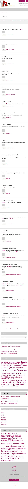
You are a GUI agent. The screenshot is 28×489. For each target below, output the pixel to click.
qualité (7, 80)
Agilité (3, 87)
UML (7, 386)
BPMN (10, 367)
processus (15, 267)
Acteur (3, 27)
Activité (4, 56)
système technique (19, 285)
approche (8, 178)
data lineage (10, 445)
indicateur (12, 374)
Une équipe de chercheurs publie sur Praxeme (9, 349)
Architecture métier (7, 297)
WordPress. (23, 477)
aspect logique (20, 283)
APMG (15, 362)
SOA (19, 380)
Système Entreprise (16, 251)
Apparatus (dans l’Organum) (10, 155)
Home (3, 12)
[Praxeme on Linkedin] (20, 1)
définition (15, 372)
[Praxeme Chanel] (27, 1)
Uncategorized (3, 424)
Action (3, 42)
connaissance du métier (12, 370)
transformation (12, 80)
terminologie (8, 117)
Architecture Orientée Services (10, 313)
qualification (12, 380)
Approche (4, 171)
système (3, 285)
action (21, 29)
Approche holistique (7, 200)
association (4, 367)
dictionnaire (7, 372)
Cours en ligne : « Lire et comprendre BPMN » (9, 353)
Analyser (4, 140)
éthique (17, 386)
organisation (10, 267)
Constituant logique (5, 103)
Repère (15, 380)
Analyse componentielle (8, 113)
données (12, 372)
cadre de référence (17, 367)
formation (5, 374)
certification (10, 369)
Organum (9, 157)
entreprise (9, 266)
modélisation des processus (16, 375)
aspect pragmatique (10, 34)
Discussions (3, 417)
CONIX (3, 370)
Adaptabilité (5, 71)
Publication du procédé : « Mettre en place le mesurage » (11, 346)
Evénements (3, 419)
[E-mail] (24, 1)
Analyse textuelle (6, 124)
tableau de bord (5, 382)
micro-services (22, 373)
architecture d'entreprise (11, 257)
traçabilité (3, 386)
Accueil (14, 466)
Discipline (3, 250)
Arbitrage (4, 215)
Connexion (14, 470)
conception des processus (21, 369)
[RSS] (22, 1)
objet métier (12, 378)
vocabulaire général (10, 148)
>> (3, 46)
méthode (4, 377)
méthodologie (11, 377)
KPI (17, 374)
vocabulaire (12, 386)
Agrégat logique (6, 101)
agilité (12, 362)
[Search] (25, 338)
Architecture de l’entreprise (9, 264)
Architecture (5, 231)
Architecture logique (7, 281)
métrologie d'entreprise (9, 451)
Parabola (16, 477)
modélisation (8, 133)
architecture (11, 218)
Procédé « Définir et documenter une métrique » (9, 351)
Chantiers (3, 415)
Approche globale (7, 185)
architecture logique (10, 106)
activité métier (6, 362)
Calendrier (14, 467)
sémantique (23, 380)
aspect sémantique (21, 365)
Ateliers (2, 412)
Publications (3, 422)
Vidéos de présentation (5, 398)
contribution (22, 370)
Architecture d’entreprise (9, 248)
